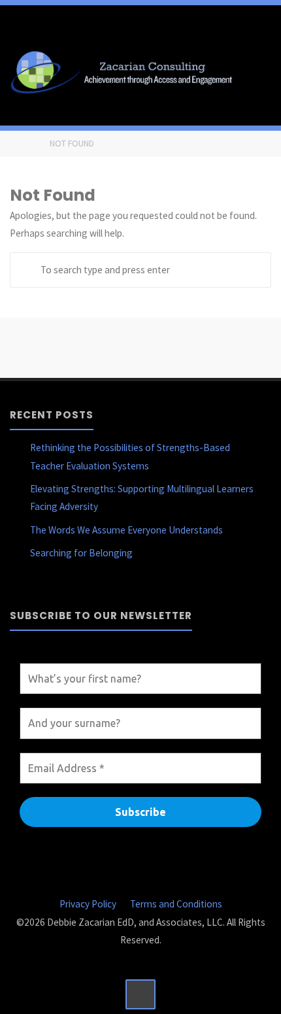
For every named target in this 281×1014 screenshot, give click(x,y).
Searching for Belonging (81, 553)
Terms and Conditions (176, 904)
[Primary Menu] (257, 70)
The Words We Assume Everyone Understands (126, 530)
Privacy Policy (87, 904)
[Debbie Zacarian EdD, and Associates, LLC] (125, 70)
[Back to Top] (140, 994)
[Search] (27, 270)
